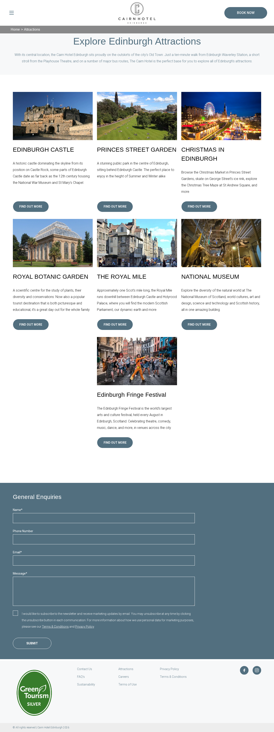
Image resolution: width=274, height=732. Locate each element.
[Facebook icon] (244, 670)
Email (17, 552)
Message (20, 573)
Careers (123, 676)
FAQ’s (81, 676)
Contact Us (84, 669)
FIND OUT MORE (199, 206)
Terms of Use (127, 684)
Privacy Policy (84, 626)
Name (17, 510)
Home (15, 29)
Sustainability (86, 684)
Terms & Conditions (55, 626)
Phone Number (23, 531)
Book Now (246, 13)
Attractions (125, 669)
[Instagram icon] (257, 670)
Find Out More (30, 206)
